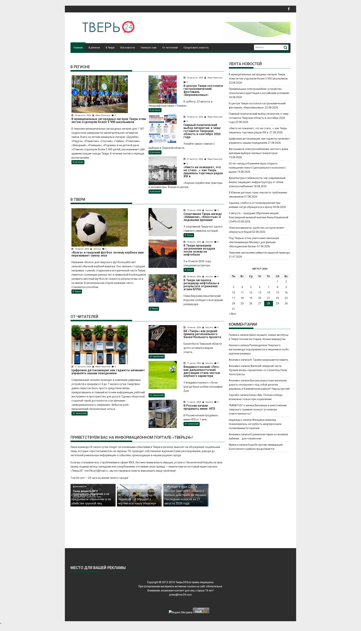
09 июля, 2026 (194, 276)
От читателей (170, 47)
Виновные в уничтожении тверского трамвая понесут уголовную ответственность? (258, 409)
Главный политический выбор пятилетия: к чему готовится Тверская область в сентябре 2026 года (259, 118)
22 (277, 297)
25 (242, 303)
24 (233, 303)
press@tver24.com (180, 594)
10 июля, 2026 (194, 242)
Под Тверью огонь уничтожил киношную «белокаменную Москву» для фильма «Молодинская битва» (254, 242)
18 (242, 297)
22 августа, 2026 (195, 77)
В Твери (110, 47)
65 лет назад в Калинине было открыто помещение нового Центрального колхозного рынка (257, 167)
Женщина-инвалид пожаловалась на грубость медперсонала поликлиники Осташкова (255, 424)
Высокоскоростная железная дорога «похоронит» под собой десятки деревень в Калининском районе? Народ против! (259, 384)
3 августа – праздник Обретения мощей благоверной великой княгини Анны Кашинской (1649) (258, 217)
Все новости (127, 47)
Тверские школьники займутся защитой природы (259, 252)
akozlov (97, 249)
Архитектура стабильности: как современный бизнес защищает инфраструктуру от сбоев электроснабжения (257, 182)
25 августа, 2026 (83, 115)
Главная (78, 47)
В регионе (94, 47)
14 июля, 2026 (194, 327)
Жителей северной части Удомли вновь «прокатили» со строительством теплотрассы (258, 370)
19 (250, 297)
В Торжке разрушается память (269, 359)
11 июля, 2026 (194, 363)
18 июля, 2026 (81, 249)
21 (268, 297)
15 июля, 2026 (194, 210)
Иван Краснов (103, 115)
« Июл (232, 313)
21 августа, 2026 (195, 159)
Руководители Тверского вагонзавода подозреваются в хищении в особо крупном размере (259, 349)
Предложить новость (196, 47)
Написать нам (148, 47)
